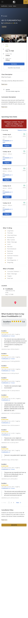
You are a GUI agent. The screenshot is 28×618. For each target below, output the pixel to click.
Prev (4, 502)
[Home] (14, 2)
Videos (14, 6)
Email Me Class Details (14, 68)
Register (7, 145)
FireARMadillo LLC (8, 23)
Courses (10, 6)
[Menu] (2, 2)
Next (17, 502)
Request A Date (22, 130)
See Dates (14, 64)
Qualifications (4, 6)
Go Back (5, 16)
